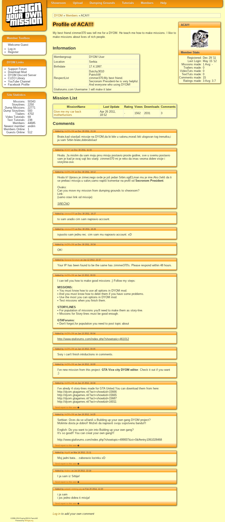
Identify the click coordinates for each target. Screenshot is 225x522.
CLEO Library (16, 78)
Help (163, 3)
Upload (78, 3)
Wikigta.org (29, 521)
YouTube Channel (19, 81)
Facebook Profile (18, 84)
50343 (31, 101)
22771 (31, 107)
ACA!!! (67, 150)
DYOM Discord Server (22, 75)
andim (31, 126)
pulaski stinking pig (73, 489)
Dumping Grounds (102, 3)
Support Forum (17, 69)
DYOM (58, 15)
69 (29, 117)
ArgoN (67, 452)
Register (13, 52)
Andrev (67, 471)
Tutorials (128, 3)
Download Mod (17, 72)
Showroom (58, 3)
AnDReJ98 (69, 131)
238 (30, 120)
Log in (56, 513)
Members (147, 3)
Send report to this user (66, 407)
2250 (31, 104)
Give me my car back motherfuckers (67, 113)
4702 (31, 113)
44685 (31, 123)
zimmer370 (69, 214)
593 (30, 110)
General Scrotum (72, 260)
